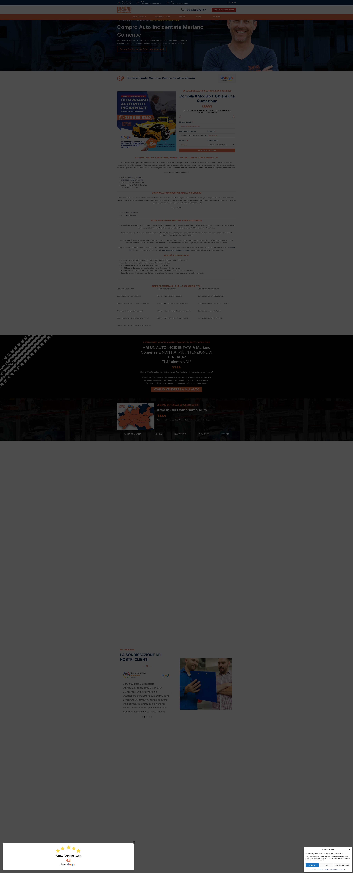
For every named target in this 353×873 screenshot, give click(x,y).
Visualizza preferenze (342, 865)
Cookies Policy (315, 869)
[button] (349, 849)
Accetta (312, 865)
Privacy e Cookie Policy (325, 869)
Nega (326, 865)
